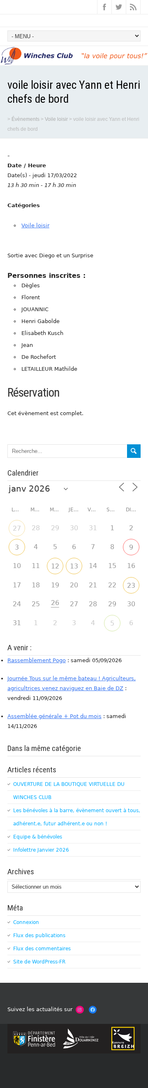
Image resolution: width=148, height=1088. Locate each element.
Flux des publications (39, 935)
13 (74, 566)
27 (17, 528)
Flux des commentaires (42, 949)
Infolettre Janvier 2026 (41, 850)
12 (55, 566)
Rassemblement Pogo (36, 660)
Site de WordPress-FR (39, 962)
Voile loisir (35, 225)
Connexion (26, 922)
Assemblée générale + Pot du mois (54, 716)
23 (131, 585)
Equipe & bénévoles (37, 837)
